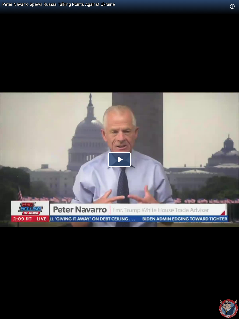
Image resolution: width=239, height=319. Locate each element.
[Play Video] (119, 159)
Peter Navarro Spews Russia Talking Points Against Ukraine (58, 4)
